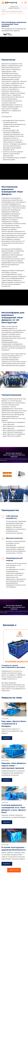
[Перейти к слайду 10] (17, 499)
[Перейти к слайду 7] (12, 499)
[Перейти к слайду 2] (4, 499)
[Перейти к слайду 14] (23, 499)
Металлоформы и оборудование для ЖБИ (11, 11)
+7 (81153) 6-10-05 (14, 6)
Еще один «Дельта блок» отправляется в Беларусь (13, 723)
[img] (7, 34)
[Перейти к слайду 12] (20, 499)
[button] (22, 2)
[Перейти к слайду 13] (22, 499)
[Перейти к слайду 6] (10, 499)
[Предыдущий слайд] (0, 379)
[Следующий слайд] (27, 379)
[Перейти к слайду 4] (7, 499)
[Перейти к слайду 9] (15, 499)
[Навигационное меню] (25, 2)
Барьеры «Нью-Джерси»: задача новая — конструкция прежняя (13, 765)
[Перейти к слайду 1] (12, 385)
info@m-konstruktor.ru (14, 8)
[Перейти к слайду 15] (25, 499)
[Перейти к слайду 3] (15, 385)
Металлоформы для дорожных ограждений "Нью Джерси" (13, 13)
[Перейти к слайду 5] (9, 499)
